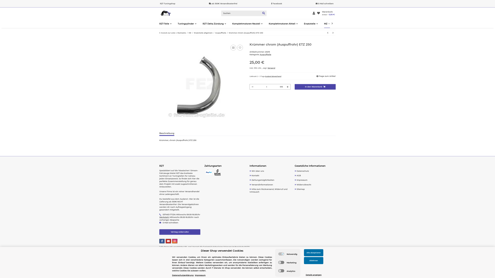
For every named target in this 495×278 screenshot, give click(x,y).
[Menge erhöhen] (287, 86)
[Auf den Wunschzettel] (240, 47)
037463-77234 (169, 214)
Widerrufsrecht (303, 185)
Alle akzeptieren (314, 253)
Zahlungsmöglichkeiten (262, 180)
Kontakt (255, 175)
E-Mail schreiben (326, 3)
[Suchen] (264, 13)
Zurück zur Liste (168, 33)
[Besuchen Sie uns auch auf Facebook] (162, 241)
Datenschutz (302, 171)
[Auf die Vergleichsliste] (233, 47)
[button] (314, 13)
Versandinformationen (262, 185)
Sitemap (300, 189)
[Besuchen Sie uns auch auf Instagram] (174, 241)
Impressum (301, 180)
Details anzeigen (314, 275)
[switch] (281, 253)
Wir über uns (257, 171)
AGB (298, 175)
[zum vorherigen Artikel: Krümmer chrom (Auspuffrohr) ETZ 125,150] (327, 33)
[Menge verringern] (252, 86)
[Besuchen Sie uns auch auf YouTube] (168, 241)
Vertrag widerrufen (180, 232)
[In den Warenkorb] (161, 41)
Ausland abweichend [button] (273, 76)
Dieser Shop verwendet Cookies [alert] (222, 250)
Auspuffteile (265, 54)
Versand (271, 68)
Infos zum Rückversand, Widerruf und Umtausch (268, 190)
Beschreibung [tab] (166, 133)
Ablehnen (313, 260)
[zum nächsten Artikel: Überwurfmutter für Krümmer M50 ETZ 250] (333, 33)
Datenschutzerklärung (183, 275)
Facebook (277, 3)
